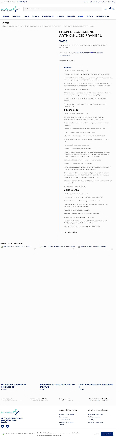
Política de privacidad (95, 414)
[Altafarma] (10, 9)
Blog (113, 2)
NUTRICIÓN (13, 26)
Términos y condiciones (96, 422)
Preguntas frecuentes (66, 414)
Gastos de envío (64, 419)
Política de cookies (94, 417)
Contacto (62, 425)
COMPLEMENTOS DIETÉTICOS (29, 26)
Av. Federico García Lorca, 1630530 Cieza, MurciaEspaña (11, 420)
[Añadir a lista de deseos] (35, 252)
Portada (3, 26)
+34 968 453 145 (22, 2)
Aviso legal (91, 419)
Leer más (96, 434)
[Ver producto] (35, 248)
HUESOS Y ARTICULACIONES (51, 26)
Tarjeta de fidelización (103, 2)
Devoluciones (63, 417)
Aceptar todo (107, 434)
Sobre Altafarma (90, 2)
